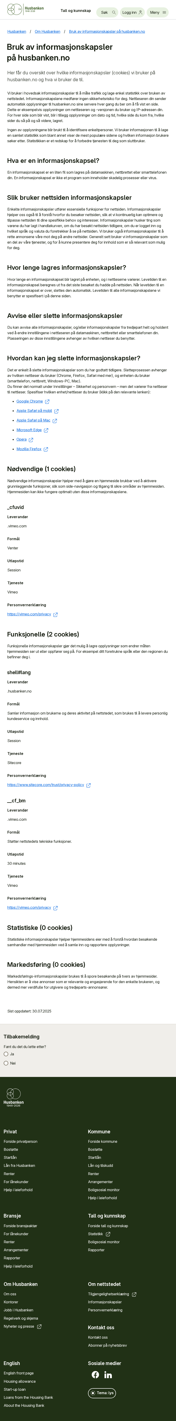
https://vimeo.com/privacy (29, 614)
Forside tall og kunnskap (108, 1226)
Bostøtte (11, 1149)
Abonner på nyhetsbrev (107, 1345)
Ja (12, 1054)
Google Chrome (29, 401)
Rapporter (12, 1258)
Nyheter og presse (19, 1326)
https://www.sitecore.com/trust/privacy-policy (45, 784)
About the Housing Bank (24, 1405)
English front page (19, 1373)
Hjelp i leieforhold (18, 1189)
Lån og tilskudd (100, 1165)
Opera (21, 439)
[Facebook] (94, 1374)
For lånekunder (16, 1181)
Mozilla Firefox (28, 449)
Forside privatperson (20, 1141)
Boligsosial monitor (104, 1189)
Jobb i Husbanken (18, 1310)
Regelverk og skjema (21, 1318)
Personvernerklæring (105, 1310)
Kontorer (11, 1302)
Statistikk (96, 1234)
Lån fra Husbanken (19, 1165)
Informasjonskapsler (105, 1302)
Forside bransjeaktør (20, 1226)
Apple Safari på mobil (34, 410)
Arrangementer (100, 1181)
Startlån (10, 1157)
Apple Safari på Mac (33, 420)
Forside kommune (102, 1141)
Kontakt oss (98, 1337)
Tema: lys (105, 1393)
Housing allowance (20, 1381)
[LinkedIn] (107, 1374)
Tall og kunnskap (75, 10)
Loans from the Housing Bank (28, 1397)
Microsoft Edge (29, 430)
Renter (9, 1173)
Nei (13, 1063)
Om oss (10, 1294)
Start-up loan (15, 1389)
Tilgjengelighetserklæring (109, 1294)
